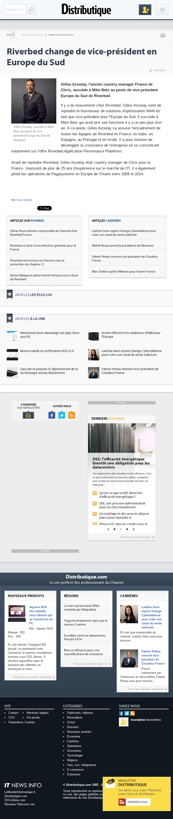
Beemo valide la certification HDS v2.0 (47, 351)
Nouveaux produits (79, 731)
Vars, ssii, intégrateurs (81, 765)
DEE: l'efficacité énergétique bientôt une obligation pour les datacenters (121, 463)
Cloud (71, 722)
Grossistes (74, 750)
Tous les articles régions (90, 663)
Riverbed (37, 221)
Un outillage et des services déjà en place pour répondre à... (124, 516)
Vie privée (33, 717)
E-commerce (75, 769)
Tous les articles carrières (146, 689)
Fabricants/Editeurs (60, 35)
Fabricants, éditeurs (80, 712)
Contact (14, 712)
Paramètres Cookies (22, 722)
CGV (12, 717)
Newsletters (146, 719)
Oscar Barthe (24, 200)
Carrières (159, 70)
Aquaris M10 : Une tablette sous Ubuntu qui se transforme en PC (41, 615)
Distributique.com (16, 796)
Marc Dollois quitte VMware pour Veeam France (123, 271)
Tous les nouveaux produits (32, 677)
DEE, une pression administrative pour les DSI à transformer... (122, 505)
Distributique (86, 9)
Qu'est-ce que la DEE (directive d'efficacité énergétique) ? (120, 495)
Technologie (75, 755)
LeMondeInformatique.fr (20, 792)
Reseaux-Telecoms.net (19, 804)
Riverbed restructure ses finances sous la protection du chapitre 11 (37, 262)
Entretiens (73, 774)
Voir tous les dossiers (136, 537)
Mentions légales (38, 712)
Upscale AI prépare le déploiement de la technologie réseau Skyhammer (49, 371)
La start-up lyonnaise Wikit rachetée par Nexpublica (82, 607)
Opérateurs (74, 746)
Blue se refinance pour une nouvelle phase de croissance (83, 652)
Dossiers (73, 727)
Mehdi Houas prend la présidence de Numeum (123, 245)
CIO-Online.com (15, 800)
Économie (73, 736)
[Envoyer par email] (162, 35)
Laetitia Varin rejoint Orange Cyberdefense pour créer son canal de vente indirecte (124, 233)
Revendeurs (75, 717)
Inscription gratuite (145, 10)
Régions (72, 760)
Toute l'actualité (32, 35)
